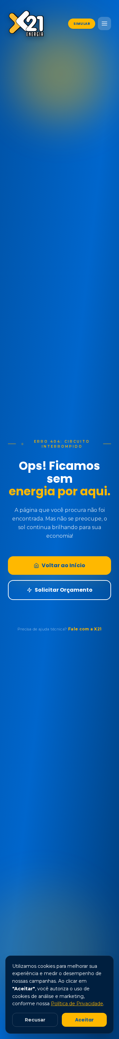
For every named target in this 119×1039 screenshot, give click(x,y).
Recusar (35, 1020)
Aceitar (84, 1019)
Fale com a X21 (84, 628)
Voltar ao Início (63, 565)
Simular (81, 23)
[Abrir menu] (104, 23)
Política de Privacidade (77, 1004)
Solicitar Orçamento (64, 590)
